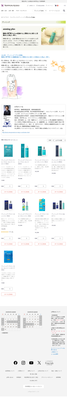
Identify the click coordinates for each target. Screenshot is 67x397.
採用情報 (58, 377)
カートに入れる (8, 191)
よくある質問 (54, 354)
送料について (31, 371)
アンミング (22, 17)
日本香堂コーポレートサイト (33, 386)
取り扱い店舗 (33, 374)
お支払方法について (43, 371)
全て (2, 17)
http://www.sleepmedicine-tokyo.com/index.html (16, 132)
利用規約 (19, 377)
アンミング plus (30, 17)
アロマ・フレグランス (21, 10)
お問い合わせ (9, 377)
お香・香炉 (11, 10)
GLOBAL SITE (33, 380)
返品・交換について (56, 371)
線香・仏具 (4, 10)
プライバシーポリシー (47, 377)
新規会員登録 (41, 5)
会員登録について (9, 371)
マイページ (50, 5)
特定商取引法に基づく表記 (31, 377)
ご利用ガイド (31, 5)
